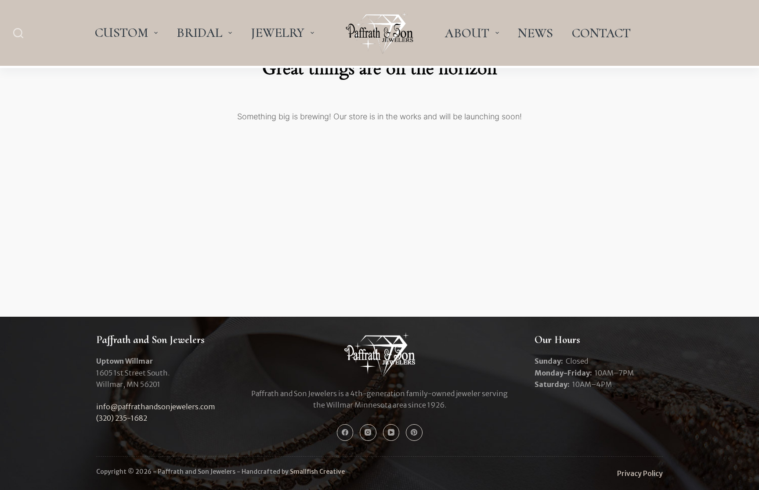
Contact (601, 33)
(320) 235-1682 (121, 418)
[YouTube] (391, 432)
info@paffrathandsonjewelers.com (155, 406)
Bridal (199, 33)
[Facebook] (345, 432)
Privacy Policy (640, 473)
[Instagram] (368, 432)
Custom (121, 33)
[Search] (18, 33)
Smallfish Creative (317, 472)
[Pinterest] (414, 432)
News (535, 33)
